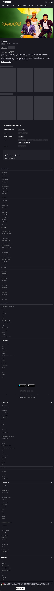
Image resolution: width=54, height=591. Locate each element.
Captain (3, 370)
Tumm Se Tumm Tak (5, 408)
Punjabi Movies (5, 193)
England (3, 579)
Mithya (3, 509)
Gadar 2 (3, 332)
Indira (3, 424)
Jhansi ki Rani (4, 410)
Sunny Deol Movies (5, 261)
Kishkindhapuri (4, 351)
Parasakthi (4, 360)
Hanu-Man (4, 348)
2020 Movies (4, 287)
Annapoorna (4, 422)
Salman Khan (4, 532)
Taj (2, 511)
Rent (46, 5)
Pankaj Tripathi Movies (6, 264)
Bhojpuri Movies (5, 191)
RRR (2, 346)
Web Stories (4, 563)
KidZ (37, 5)
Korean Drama (4, 426)
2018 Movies (4, 292)
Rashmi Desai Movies (6, 254)
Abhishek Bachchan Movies (7, 257)
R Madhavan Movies (5, 238)
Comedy (10, 52)
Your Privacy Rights (20, 588)
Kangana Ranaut (5, 551)
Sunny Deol (4, 542)
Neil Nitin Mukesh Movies (6, 233)
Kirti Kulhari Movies (5, 252)
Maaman (3, 353)
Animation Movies (5, 214)
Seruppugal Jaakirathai (6, 497)
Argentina (4, 577)
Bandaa (3, 334)
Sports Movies (4, 224)
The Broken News (5, 502)
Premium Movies (4, 432)
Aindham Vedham (5, 499)
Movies (19, 5)
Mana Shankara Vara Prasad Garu (8, 355)
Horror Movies (4, 207)
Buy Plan (9, 2)
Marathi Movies (5, 181)
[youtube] (31, 391)
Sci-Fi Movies (4, 221)
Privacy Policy (29, 395)
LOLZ (51, 5)
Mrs (2, 315)
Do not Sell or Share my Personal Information (26, 397)
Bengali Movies (5, 184)
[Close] (50, 583)
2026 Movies (4, 273)
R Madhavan (4, 525)
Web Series (30, 5)
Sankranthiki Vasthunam (6, 344)
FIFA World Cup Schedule (6, 570)
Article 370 (4, 313)
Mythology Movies (5, 217)
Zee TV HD (4, 474)
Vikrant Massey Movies (6, 250)
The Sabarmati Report (6, 320)
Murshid (3, 488)
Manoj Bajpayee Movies (6, 247)
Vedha (3, 377)
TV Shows (13, 5)
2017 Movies (4, 294)
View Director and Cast (6, 62)
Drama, (6, 52)
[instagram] (24, 391)
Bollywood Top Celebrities (6, 522)
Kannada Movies (5, 179)
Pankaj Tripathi (4, 537)
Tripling (3, 516)
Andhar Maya (4, 495)
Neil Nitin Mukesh (5, 544)
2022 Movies (4, 283)
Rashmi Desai (4, 553)
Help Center (21, 395)
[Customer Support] (49, 2)
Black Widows (4, 504)
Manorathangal (5, 492)
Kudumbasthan (5, 365)
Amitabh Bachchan (5, 549)
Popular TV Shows (4, 402)
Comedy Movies (5, 203)
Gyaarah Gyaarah (5, 490)
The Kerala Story (5, 327)
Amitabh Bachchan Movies (7, 236)
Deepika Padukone (5, 530)
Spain (3, 575)
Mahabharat (4, 405)
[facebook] (21, 391)
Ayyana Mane (4, 485)
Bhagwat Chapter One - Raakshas (8, 306)
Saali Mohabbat (5, 438)
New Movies (4, 271)
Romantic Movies (5, 205)
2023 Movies (4, 280)
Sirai (3, 358)
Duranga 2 (4, 506)
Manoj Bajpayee (5, 535)
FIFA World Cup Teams (6, 568)
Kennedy (3, 311)
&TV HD (3, 476)
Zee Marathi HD (5, 478)
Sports (7, 5)
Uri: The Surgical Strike (6, 337)
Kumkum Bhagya (5, 412)
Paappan (3, 374)
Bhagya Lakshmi (5, 417)
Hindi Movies (4, 172)
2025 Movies (4, 275)
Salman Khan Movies (6, 231)
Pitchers (3, 518)
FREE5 (24, 5)
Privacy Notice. (38, 585)
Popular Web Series (5, 482)
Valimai (3, 372)
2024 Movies (4, 278)
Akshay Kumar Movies (6, 245)
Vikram (3, 367)
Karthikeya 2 (4, 362)
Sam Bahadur (4, 330)
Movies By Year (4, 267)
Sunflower (4, 514)
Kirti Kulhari (4, 546)
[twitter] (28, 391)
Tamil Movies (4, 177)
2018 (12, 43)
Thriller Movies (4, 212)
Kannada (12, 51)
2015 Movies (4, 299)
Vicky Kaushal (4, 539)
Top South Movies (4, 340)
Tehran (3, 308)
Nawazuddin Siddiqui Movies (7, 243)
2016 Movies (4, 297)
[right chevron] (1, 80)
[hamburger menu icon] (52, 2)
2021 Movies (4, 285)
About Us (14, 395)
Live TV (41, 5)
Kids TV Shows (4, 429)
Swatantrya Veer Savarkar (7, 323)
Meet (3, 419)
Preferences (45, 395)
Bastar (3, 325)
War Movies (4, 219)
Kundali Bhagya (5, 415)
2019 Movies (4, 290)
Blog (3, 561)
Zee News (4, 471)
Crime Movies (4, 210)
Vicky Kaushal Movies (6, 240)
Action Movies (4, 200)
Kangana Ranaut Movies (6, 259)
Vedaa (3, 318)
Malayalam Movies (5, 186)
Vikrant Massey (5, 528)
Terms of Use (37, 395)
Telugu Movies (4, 174)
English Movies (4, 188)
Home (2, 5)
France (3, 572)
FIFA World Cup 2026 (6, 565)
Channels (7, 395)
